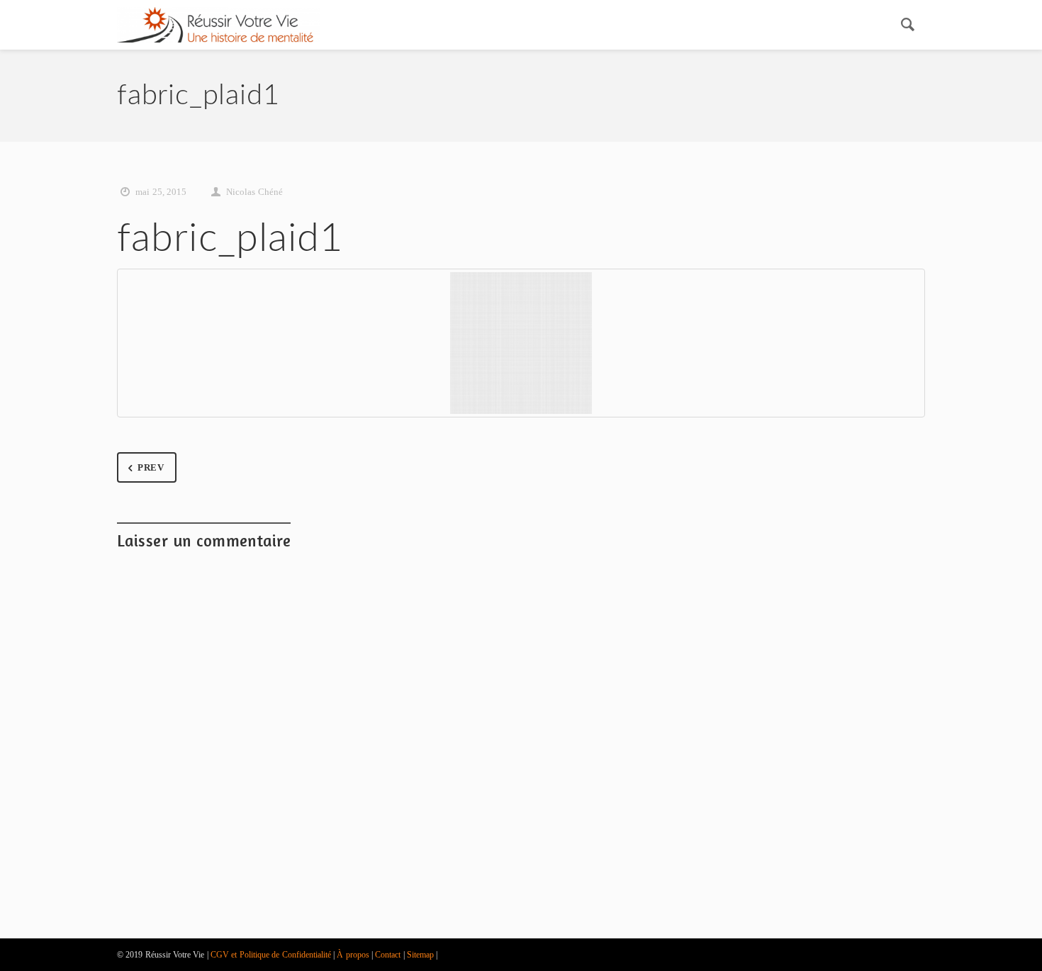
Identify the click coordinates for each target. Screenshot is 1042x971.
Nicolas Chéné (254, 191)
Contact (387, 955)
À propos (353, 955)
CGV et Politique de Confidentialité (270, 955)
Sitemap (420, 955)
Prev (151, 467)
